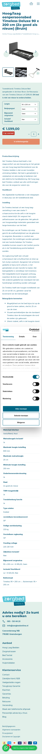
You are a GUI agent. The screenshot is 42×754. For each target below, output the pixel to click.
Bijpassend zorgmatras (8, 114)
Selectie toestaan (21, 416)
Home (4, 34)
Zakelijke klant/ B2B (11, 678)
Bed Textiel (7, 655)
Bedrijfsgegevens (8, 726)
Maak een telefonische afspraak (16, 709)
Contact (6, 674)
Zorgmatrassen (9, 651)
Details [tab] (22, 336)
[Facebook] (38, 4)
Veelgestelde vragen (11, 682)
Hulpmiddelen (8, 663)
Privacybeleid (7, 733)
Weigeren (21, 422)
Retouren (6, 701)
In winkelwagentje (21, 141)
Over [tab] (35, 336)
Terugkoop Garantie (11, 686)
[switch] (36, 384)
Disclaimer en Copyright (11, 736)
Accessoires (7, 659)
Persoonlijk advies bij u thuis (14, 713)
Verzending (7, 705)
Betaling (6, 697)
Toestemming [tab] (8, 336)
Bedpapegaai (9, 108)
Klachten (6, 690)
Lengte (7, 103)
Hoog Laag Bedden (14, 34)
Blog (4, 717)
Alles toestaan (21, 409)
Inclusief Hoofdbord (8, 120)
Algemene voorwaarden (11, 729)
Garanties (6, 694)
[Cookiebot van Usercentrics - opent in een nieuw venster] (29, 330)
